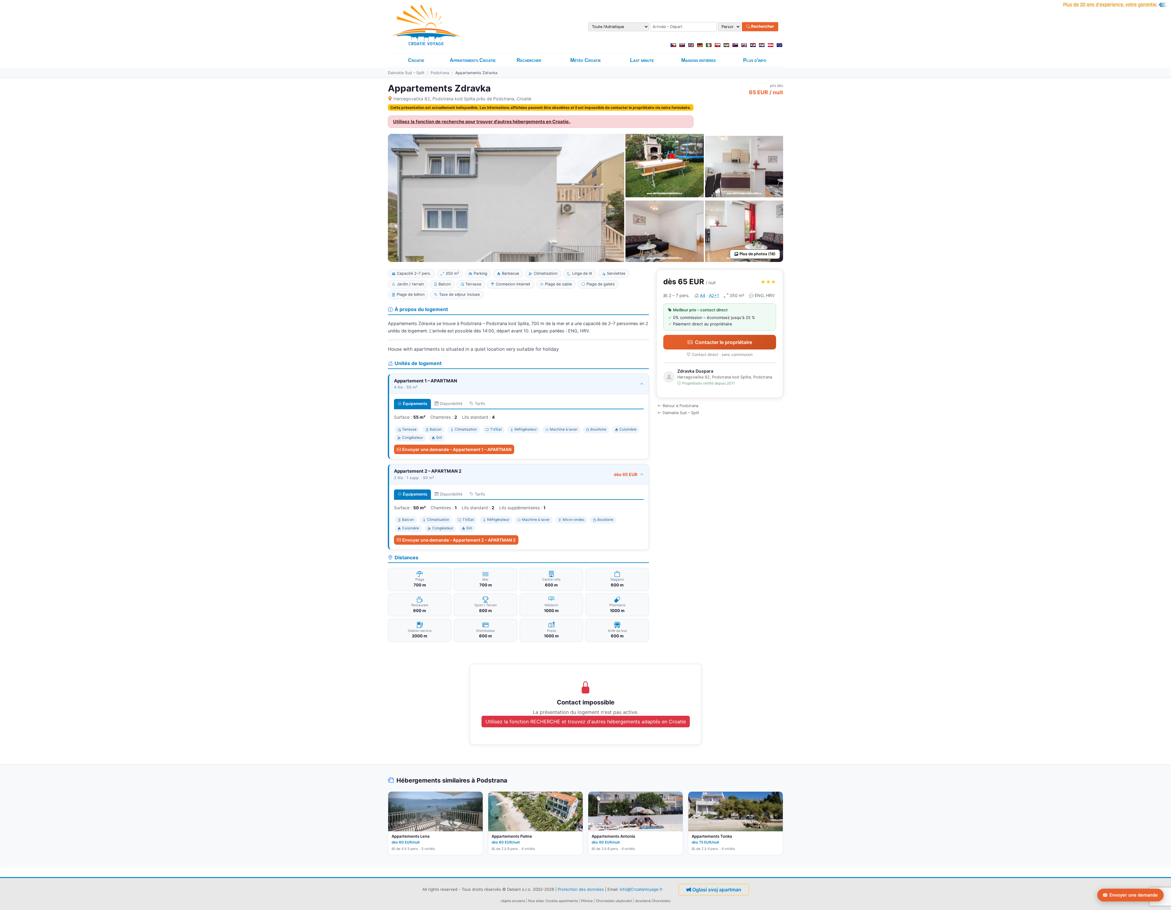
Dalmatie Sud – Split (406, 72)
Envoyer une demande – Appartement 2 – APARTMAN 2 (459, 540)
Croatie (416, 60)
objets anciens (513, 901)
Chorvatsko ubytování (614, 901)
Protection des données (581, 889)
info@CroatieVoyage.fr (641, 889)
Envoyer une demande (1133, 894)
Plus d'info (754, 60)
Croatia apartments (562, 901)
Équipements (415, 403)
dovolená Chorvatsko (653, 901)
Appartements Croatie (473, 60)
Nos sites (536, 901)
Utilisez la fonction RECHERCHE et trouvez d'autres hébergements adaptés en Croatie (585, 721)
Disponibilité (451, 403)
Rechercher (762, 26)
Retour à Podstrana (680, 405)
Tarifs (480, 403)
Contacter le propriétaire (723, 342)
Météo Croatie (585, 60)
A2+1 (714, 295)
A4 (702, 295)
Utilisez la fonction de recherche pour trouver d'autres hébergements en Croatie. (481, 121)
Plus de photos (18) (757, 254)
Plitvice (587, 901)
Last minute (642, 60)
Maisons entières (698, 60)
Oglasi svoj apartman (716, 890)
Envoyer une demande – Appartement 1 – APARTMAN (456, 449)
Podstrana (440, 72)
